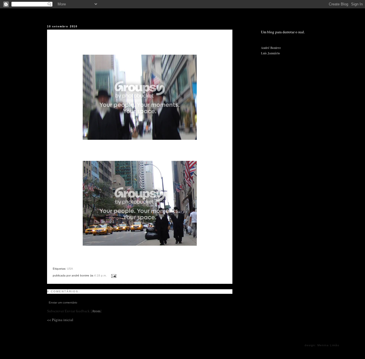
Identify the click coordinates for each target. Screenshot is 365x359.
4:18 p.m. (101, 275)
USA (70, 268)
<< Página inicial (60, 319)
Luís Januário (270, 53)
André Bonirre (271, 48)
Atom (96, 310)
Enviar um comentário (63, 302)
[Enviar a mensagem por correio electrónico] (112, 275)
